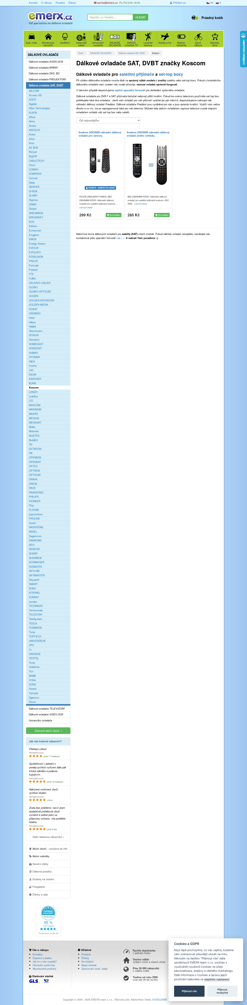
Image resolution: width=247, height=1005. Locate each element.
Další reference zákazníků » (48, 837)
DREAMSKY (36, 217)
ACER (32, 99)
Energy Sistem (37, 243)
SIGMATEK (35, 566)
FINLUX (33, 261)
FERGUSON (36, 256)
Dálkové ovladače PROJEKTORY (47, 79)
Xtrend (32, 688)
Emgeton (34, 234)
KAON (32, 374)
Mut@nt (33, 440)
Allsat (32, 117)
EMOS (32, 239)
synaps (33, 601)
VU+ (31, 671)
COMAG (33, 169)
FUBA (32, 278)
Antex (32, 134)
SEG (31, 544)
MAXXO (33, 413)
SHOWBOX (35, 557)
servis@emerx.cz (107, 2)
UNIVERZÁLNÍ (37, 640)
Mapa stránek (89, 965)
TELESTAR (35, 614)
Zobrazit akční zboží (48, 731)
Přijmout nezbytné (222, 991)
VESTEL (34, 658)
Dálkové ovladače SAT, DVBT (131, 53)
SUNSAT (34, 597)
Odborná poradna (42, 871)
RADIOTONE (36, 527)
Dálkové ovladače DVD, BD (44, 73)
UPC (31, 645)
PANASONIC (36, 492)
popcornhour (36, 514)
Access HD (35, 95)
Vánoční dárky (40, 864)
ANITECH (34, 130)
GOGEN (33, 296)
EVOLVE (34, 247)
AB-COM (34, 90)
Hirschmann (35, 330)
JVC (31, 370)
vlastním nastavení (216, 979)
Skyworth (34, 579)
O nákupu (46, 2)
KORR (32, 383)
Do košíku (114, 215)
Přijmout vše (189, 991)
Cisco (32, 165)
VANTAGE (35, 654)
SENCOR (34, 549)
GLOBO (33, 287)
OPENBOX (35, 457)
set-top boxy (171, 74)
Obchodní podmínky (44, 965)
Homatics (34, 339)
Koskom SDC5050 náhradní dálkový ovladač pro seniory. (100, 133)
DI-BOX (33, 191)
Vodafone (34, 666)
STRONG (34, 592)
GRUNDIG (35, 313)
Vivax (32, 662)
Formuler (34, 265)
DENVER (34, 186)
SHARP (33, 553)
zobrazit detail (86, 207)
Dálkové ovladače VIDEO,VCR (46, 714)
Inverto (33, 365)
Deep (32, 182)
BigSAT (33, 156)
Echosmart (35, 230)
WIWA (32, 675)
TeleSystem (35, 619)
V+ (30, 649)
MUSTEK (34, 435)
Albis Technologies (39, 108)
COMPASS (35, 173)
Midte (32, 427)
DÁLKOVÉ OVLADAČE (100, 53)
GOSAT (33, 309)
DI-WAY (33, 195)
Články (72, 2)
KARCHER (35, 378)
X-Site (32, 680)
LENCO (33, 392)
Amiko (32, 125)
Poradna (60, 2)
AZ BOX (33, 147)
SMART (33, 584)
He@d (32, 326)
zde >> (120, 238)
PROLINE (34, 518)
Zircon (32, 701)
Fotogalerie (38, 887)
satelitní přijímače (136, 74)
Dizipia (32, 208)
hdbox (32, 322)
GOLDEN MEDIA (38, 304)
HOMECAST (36, 344)
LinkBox (33, 396)
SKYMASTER (37, 575)
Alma (32, 121)
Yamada (33, 693)
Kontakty (38, 954)
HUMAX (33, 352)
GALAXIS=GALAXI (40, 282)
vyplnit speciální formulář (130, 90)
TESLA (33, 623)
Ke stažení (87, 961)
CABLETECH (36, 160)
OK (31, 453)
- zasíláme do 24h (49, 848)
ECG (31, 221)
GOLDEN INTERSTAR (41, 300)
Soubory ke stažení (43, 879)
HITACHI (34, 335)
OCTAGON (35, 448)
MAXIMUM (35, 409)
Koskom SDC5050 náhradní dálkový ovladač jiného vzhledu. (148, 133)
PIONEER (34, 501)
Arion (32, 138)
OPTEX (33, 466)
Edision (33, 226)
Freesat (33, 269)
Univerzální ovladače (40, 720)
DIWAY (33, 204)
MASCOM (34, 405)
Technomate (36, 610)
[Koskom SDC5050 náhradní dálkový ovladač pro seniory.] (100, 160)
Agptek (33, 103)
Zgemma (34, 697)
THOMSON (35, 627)
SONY (32, 588)
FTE (31, 274)
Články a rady (40, 894)
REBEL (33, 531)
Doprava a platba (42, 958)
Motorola (34, 431)
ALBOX (33, 112)
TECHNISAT (36, 605)
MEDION (34, 418)
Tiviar (32, 632)
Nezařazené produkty (44, 968)
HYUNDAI (34, 357)
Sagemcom (35, 536)
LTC (31, 400)
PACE (32, 488)
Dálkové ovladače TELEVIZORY (47, 708)
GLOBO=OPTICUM (40, 291)
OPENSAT (35, 461)
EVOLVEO (35, 252)
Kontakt (33, 2)
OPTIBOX (34, 470)
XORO (32, 684)
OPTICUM (35, 474)
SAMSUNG (35, 540)
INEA (32, 361)
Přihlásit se (179, 2)
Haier (32, 317)
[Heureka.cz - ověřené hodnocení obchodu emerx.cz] (48, 921)
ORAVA (33, 479)
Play (31, 505)
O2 (30, 444)
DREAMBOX (36, 213)
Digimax (33, 200)
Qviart (32, 523)
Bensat (33, 151)
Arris (31, 143)
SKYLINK (34, 570)
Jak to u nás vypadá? (45, 961)
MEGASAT (35, 422)
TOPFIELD (35, 636)
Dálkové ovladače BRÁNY (43, 67)
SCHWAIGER (36, 562)
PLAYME (34, 509)
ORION (33, 483)
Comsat (33, 178)
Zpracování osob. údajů (94, 968)
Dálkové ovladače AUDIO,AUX (46, 61)
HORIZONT (35, 348)
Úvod (80, 53)
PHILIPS (34, 496)
